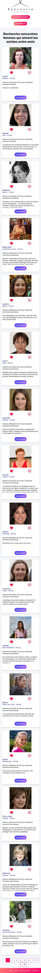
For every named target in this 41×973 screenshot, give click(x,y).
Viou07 (5, 76)
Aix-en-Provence (8, 932)
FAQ (11, 971)
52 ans (10, 591)
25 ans (12, 420)
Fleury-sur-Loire (8, 704)
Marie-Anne (6, 247)
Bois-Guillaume (8, 648)
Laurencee (6, 589)
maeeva (5, 532)
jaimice (5, 702)
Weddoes (6, 190)
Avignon (5, 875)
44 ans (17, 648)
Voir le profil (20, 98)
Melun (4, 306)
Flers (4, 363)
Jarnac (5, 477)
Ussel (4, 591)
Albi (3, 135)
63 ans (12, 818)
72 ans (20, 249)
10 (24, 964)
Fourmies (5, 534)
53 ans (12, 78)
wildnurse (6, 873)
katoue (5, 759)
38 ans (15, 761)
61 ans (10, 363)
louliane (5, 646)
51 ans (9, 135)
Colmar (5, 818)
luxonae (5, 475)
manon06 (6, 418)
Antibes (5, 420)
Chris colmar (7, 816)
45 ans (12, 875)
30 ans (11, 306)
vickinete (5, 930)
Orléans (5, 78)
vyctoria (5, 304)
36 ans (13, 534)
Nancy (4, 192)
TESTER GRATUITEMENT (20, 17)
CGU (16, 971)
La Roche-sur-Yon (9, 249)
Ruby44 (5, 133)
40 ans (18, 704)
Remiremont (7, 761)
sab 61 (4, 361)
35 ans (19, 932)
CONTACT (36, 971)
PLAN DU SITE (24, 971)
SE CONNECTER (20, 23)
